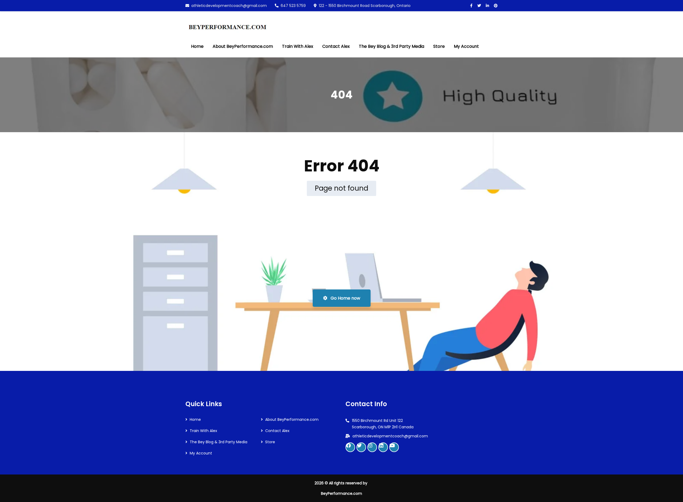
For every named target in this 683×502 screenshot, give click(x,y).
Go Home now (344, 298)
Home (195, 419)
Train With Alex (203, 430)
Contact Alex (277, 430)
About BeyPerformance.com (292, 419)
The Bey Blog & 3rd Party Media (218, 442)
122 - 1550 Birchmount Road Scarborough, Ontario (365, 5)
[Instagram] (372, 447)
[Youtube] (394, 447)
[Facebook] (350, 447)
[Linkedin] (383, 447)
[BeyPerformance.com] (227, 23)
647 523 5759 (293, 5)
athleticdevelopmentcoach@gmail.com (229, 5)
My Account (201, 453)
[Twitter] (361, 447)
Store (270, 442)
